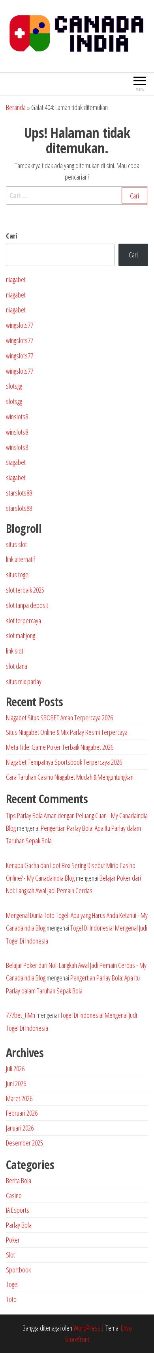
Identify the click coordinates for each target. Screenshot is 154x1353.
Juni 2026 (16, 1083)
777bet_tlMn (20, 1015)
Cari (11, 235)
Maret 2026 (19, 1098)
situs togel (18, 574)
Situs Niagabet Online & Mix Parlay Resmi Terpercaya (67, 732)
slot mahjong (20, 635)
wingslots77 (19, 325)
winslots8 (17, 416)
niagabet (16, 279)
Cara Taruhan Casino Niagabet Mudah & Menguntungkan (69, 777)
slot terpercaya (23, 620)
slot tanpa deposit (27, 605)
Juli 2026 (15, 1068)
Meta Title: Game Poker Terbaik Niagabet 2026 (59, 747)
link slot (14, 650)
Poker (13, 1240)
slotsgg (14, 386)
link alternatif (20, 559)
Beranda (16, 107)
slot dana (16, 666)
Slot (10, 1254)
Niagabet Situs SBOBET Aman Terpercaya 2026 (59, 717)
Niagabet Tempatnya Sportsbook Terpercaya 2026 (64, 762)
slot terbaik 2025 (25, 590)
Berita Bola (18, 1180)
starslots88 (19, 493)
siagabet (16, 462)
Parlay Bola (19, 1225)
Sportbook (18, 1269)
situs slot (16, 544)
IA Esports (17, 1210)
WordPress (86, 1328)
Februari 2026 (22, 1113)
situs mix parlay (23, 681)
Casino (14, 1195)
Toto (11, 1299)
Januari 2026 (20, 1128)
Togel (12, 1284)
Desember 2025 (24, 1142)
